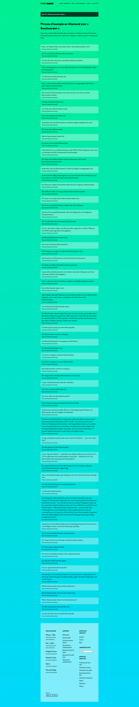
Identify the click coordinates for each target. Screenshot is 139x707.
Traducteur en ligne (85, 667)
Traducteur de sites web (84, 664)
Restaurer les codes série (68, 656)
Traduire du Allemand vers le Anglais (50, 49)
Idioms (81, 686)
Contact (88, 3)
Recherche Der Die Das (84, 674)
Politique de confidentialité (67, 661)
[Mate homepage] (47, 3)
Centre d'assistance (80, 3)
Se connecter (95, 3)
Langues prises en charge (68, 641)
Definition (82, 683)
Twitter (81, 640)
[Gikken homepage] (52, 695)
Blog (73, 3)
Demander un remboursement (67, 646)
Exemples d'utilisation (85, 678)
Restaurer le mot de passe (68, 651)
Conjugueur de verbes (85, 670)
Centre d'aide (48, 637)
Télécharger (52, 639)
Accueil (61, 3)
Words (81, 680)
